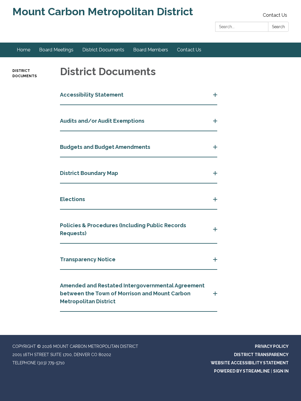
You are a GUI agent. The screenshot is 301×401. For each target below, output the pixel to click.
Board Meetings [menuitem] (56, 50)
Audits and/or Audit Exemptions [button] (102, 121)
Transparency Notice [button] (88, 259)
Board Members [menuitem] (150, 50)
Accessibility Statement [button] (91, 95)
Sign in (281, 371)
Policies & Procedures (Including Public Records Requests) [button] (123, 229)
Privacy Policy (272, 346)
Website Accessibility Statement (250, 362)
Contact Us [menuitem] (189, 50)
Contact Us (275, 15)
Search (278, 26)
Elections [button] (72, 199)
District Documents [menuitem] (103, 50)
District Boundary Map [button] (89, 173)
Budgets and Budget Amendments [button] (105, 147)
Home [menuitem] (23, 50)
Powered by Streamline (242, 371)
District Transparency (261, 354)
